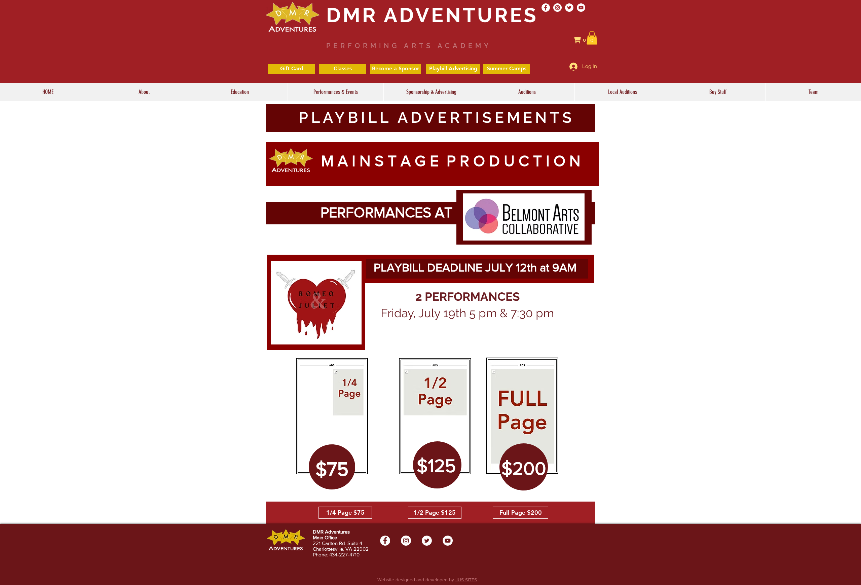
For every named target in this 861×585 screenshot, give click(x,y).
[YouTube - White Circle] (581, 7)
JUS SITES (466, 579)
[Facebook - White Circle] (545, 7)
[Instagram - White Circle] (557, 7)
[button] (583, 40)
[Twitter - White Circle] (569, 7)
